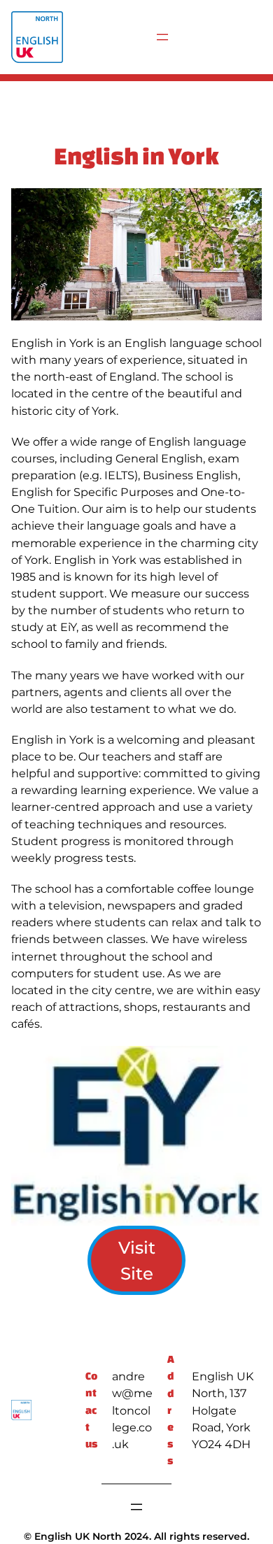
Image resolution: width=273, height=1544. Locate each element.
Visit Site (136, 1260)
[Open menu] (162, 37)
